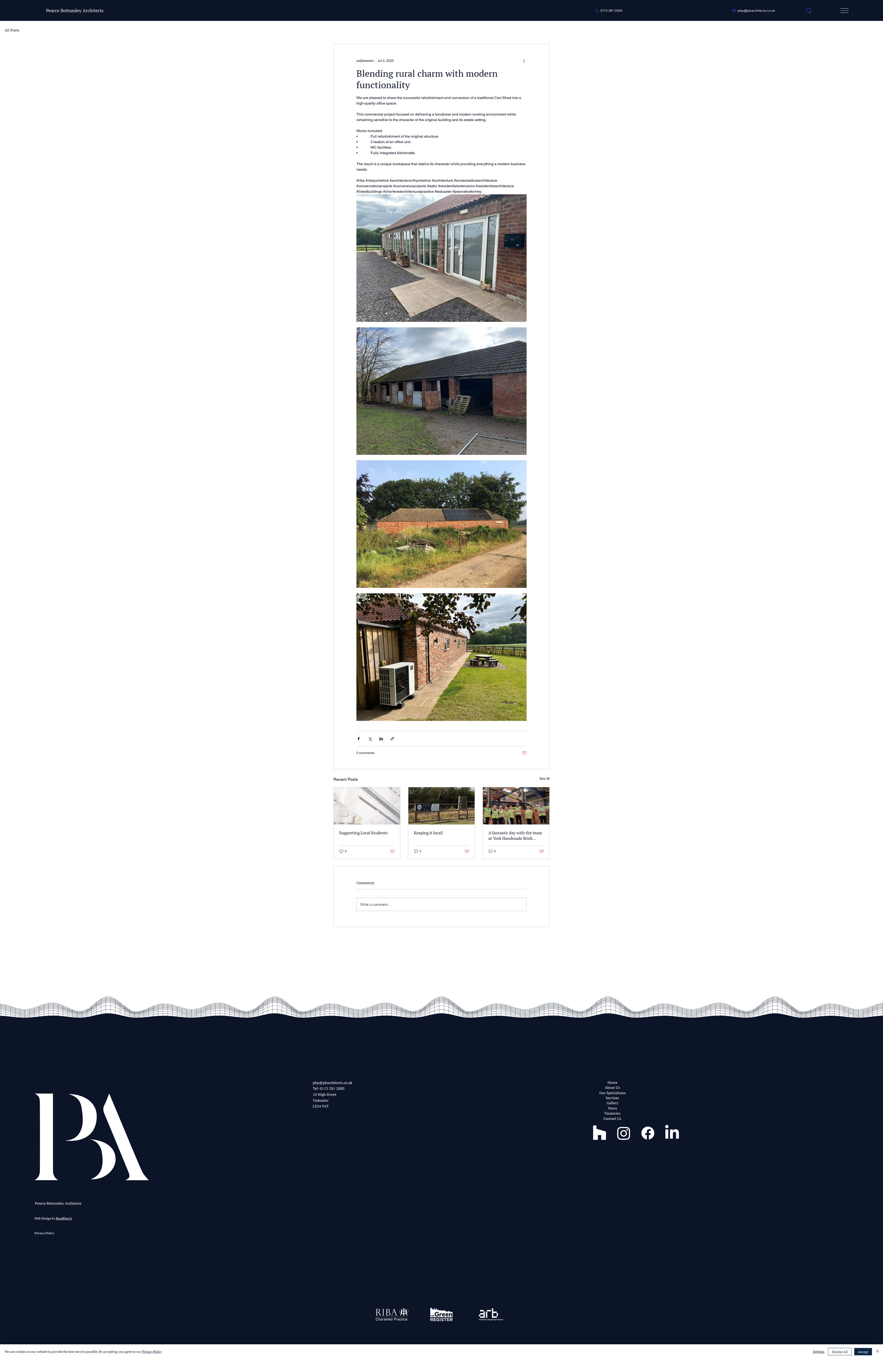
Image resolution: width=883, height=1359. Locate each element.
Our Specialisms (612, 1092)
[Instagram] (623, 1133)
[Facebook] (648, 1133)
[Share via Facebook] (358, 738)
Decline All (840, 1352)
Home (612, 1082)
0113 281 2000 (332, 1088)
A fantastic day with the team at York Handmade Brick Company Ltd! (515, 835)
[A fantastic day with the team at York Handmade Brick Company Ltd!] (516, 805)
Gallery (612, 1102)
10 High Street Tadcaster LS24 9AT (324, 1100)
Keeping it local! (428, 832)
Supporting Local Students (363, 832)
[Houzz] (599, 1133)
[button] (808, 10)
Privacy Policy (44, 1233)
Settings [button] (818, 1351)
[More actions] (524, 60)
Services (612, 1097)
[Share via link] (392, 738)
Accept (863, 1352)
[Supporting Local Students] (367, 805)
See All (544, 778)
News (612, 1108)
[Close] (877, 1351)
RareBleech (64, 1218)
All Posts (12, 30)
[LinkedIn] (672, 1133)
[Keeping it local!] (441, 805)
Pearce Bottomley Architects (74, 10)
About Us (612, 1087)
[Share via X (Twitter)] (370, 738)
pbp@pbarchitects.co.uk (332, 1082)
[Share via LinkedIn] (381, 738)
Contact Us (612, 1118)
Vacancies (612, 1113)
